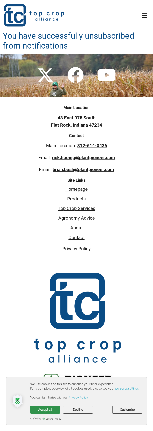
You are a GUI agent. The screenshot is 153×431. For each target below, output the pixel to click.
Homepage (76, 189)
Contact (76, 237)
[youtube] (106, 75)
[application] (76, 401)
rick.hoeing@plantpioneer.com (83, 157)
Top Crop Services (76, 208)
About (76, 227)
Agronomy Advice (76, 218)
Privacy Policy (76, 248)
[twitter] (45, 75)
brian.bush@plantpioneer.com (83, 169)
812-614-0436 (92, 145)
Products (76, 198)
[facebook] (75, 75)
